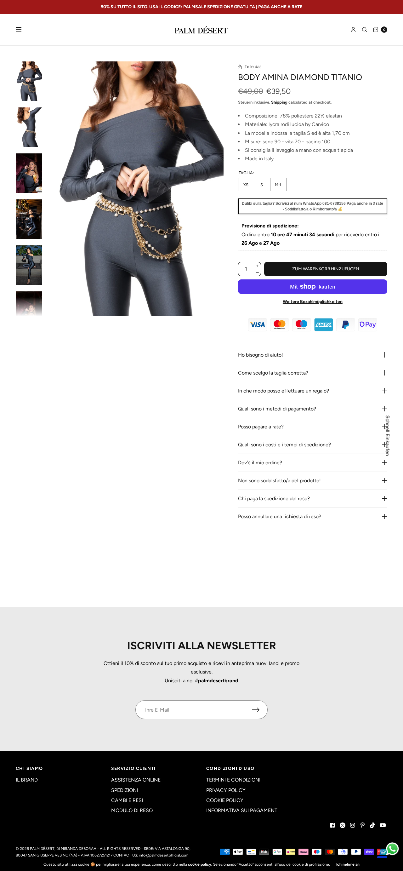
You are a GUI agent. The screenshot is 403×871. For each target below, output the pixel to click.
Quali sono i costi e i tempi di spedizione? (284, 444)
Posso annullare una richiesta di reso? (279, 516)
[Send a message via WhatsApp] (392, 848)
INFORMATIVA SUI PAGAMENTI (242, 810)
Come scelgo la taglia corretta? (273, 372)
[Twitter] (342, 825)
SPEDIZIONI (124, 790)
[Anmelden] (353, 29)
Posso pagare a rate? (261, 426)
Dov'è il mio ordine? (260, 462)
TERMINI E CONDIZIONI (233, 780)
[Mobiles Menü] (23, 30)
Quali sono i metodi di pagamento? (277, 408)
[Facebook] (332, 825)
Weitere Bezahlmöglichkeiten (313, 301)
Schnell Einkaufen (387, 435)
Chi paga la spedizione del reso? (274, 498)
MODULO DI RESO (132, 810)
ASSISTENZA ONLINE (136, 780)
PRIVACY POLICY (226, 790)
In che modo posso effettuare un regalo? (283, 390)
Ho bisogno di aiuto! (260, 355)
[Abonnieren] (260, 709)
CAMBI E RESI (127, 800)
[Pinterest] (363, 825)
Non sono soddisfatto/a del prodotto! (279, 480)
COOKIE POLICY (224, 800)
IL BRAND (27, 780)
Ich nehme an (348, 864)
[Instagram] (352, 825)
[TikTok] (373, 825)
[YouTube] (383, 825)
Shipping (279, 102)
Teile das (253, 67)
